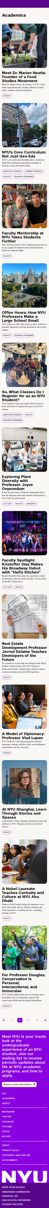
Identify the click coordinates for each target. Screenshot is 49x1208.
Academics (8, 1098)
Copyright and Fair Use (16, 1155)
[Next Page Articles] (45, 1020)
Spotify (6, 1136)
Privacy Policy (10, 1150)
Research (31, 504)
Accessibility (10, 1160)
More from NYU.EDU (13, 1187)
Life (4, 1093)
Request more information (17, 1084)
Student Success (12, 1204)
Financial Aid (10, 1196)
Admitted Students (12, 171)
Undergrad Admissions (16, 1192)
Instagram (8, 1111)
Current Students (33, 171)
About (5, 1145)
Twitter (6, 1116)
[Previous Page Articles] (4, 1020)
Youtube (7, 1126)
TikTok (5, 1131)
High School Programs (16, 1200)
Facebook (8, 1121)
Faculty (7, 96)
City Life (7, 504)
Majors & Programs (24, 177)
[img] (24, 46)
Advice (6, 1103)
